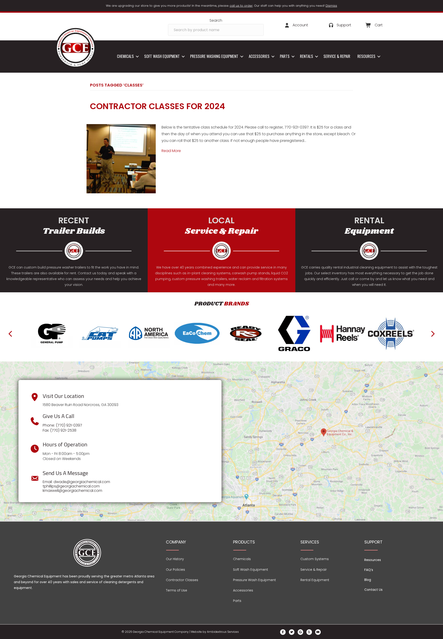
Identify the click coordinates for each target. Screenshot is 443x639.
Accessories (259, 56)
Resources (366, 56)
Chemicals (125, 56)
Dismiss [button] (331, 5)
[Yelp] (309, 632)
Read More (171, 150)
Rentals (306, 56)
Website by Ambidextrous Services (215, 632)
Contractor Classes (182, 580)
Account (300, 25)
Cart (379, 25)
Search (216, 20)
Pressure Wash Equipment (254, 580)
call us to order (241, 5)
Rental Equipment (314, 580)
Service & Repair (336, 56)
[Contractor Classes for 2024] (121, 158)
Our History (175, 559)
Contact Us (373, 589)
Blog (367, 579)
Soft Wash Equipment (162, 56)
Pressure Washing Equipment (214, 56)
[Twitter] (291, 632)
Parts (285, 56)
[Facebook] (282, 632)
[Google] (300, 632)
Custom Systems (314, 559)
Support (344, 25)
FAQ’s (368, 569)
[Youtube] (317, 632)
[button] (137, 56)
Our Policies (175, 569)
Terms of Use (176, 590)
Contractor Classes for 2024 (157, 106)
